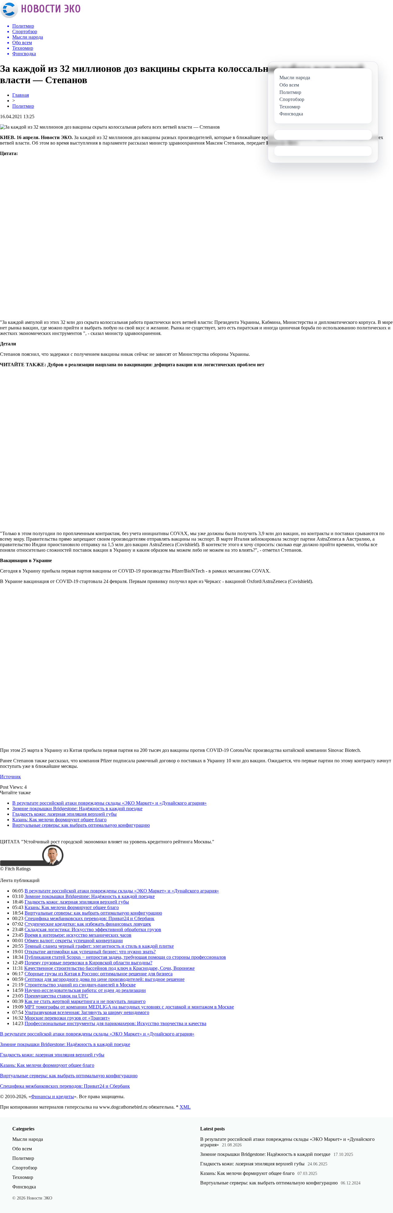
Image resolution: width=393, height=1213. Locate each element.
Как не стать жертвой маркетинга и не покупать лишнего (85, 1001)
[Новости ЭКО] (40, 16)
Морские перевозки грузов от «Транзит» (67, 1018)
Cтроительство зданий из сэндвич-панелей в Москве (80, 984)
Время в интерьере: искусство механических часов (78, 935)
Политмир (23, 106)
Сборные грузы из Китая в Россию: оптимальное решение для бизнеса (99, 973)
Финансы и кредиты (52, 1096)
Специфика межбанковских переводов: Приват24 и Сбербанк (89, 918)
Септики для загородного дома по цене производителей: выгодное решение (105, 979)
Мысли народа (27, 1139)
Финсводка (24, 1186)
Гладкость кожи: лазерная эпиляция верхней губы (64, 814)
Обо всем (22, 1148)
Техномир (22, 1177)
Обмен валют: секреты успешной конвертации (74, 940)
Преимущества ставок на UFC (56, 995)
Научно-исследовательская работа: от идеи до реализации (85, 990)
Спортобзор (24, 1167)
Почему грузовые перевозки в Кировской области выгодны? (88, 962)
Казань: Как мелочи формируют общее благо (59, 819)
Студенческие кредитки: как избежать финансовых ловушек (88, 924)
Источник (10, 776)
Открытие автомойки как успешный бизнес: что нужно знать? (90, 951)
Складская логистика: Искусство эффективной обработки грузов (93, 929)
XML (185, 1107)
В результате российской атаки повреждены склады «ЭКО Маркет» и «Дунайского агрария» (109, 803)
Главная (20, 95)
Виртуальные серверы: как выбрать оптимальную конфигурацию (81, 825)
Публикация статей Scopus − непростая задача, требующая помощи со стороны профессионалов (125, 957)
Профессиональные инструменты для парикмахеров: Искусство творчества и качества (115, 1023)
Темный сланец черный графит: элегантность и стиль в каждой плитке (99, 946)
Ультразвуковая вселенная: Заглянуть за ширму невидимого (87, 1012)
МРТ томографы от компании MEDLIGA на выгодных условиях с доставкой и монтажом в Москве (129, 1006)
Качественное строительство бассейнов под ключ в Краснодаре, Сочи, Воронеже (109, 968)
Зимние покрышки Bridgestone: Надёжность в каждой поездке (77, 808)
